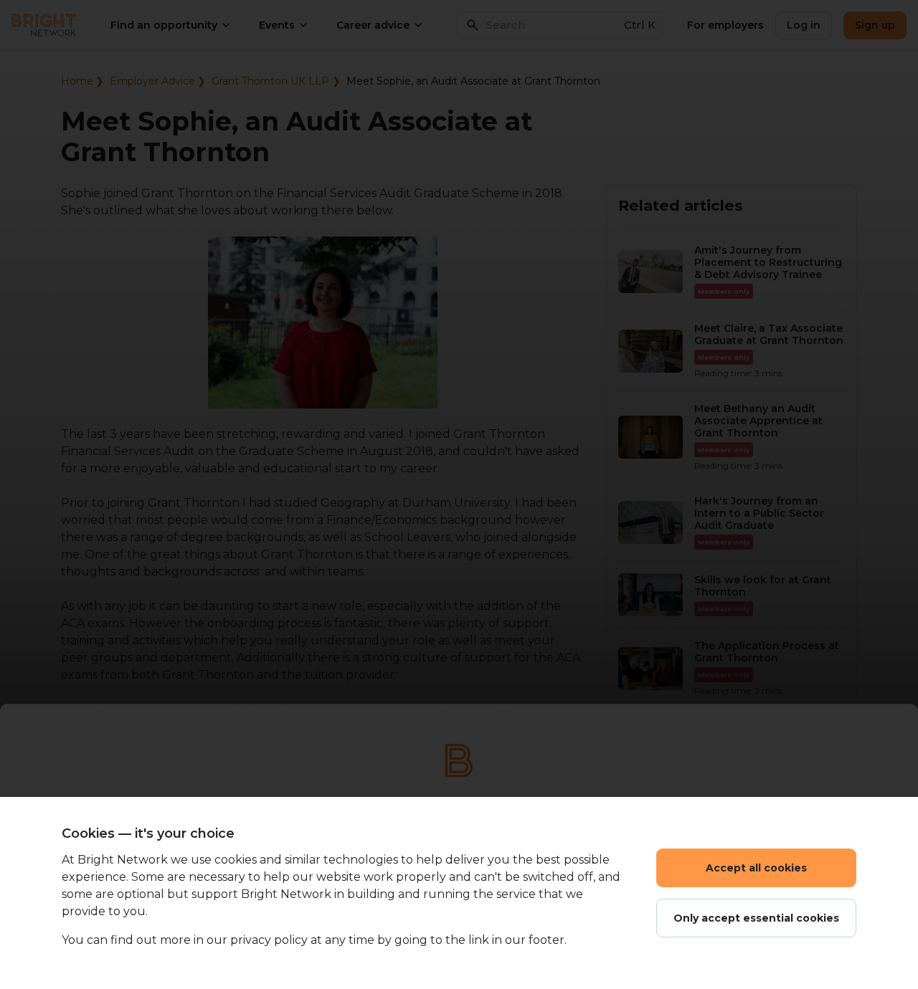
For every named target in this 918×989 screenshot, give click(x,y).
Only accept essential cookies (756, 918)
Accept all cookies (756, 867)
